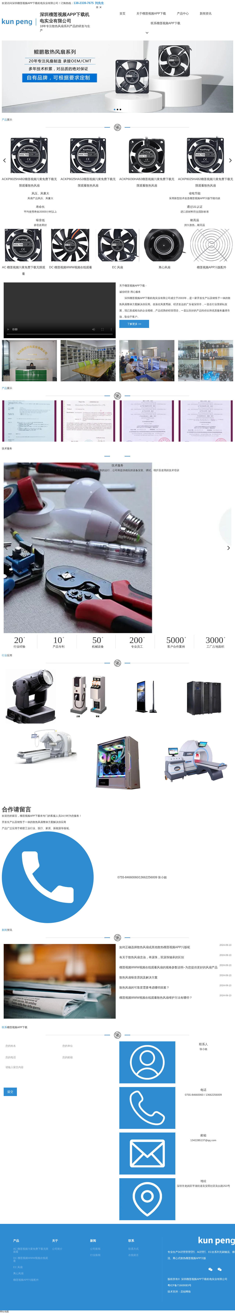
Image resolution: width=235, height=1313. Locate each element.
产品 (16, 1240)
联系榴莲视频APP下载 (165, 23)
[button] (114, 109)
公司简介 (57, 1248)
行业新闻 (95, 1255)
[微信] (210, 1269)
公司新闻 (95, 1248)
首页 (122, 13)
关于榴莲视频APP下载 (151, 13)
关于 (55, 1240)
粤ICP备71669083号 (179, 1285)
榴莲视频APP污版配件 (26, 1279)
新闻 (93, 1240)
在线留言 (133, 1255)
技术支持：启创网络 (179, 1291)
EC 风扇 (18, 1267)
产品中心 (183, 13)
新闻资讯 (206, 13)
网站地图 (4, 1311)
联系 (131, 1240)
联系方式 (133, 1248)
